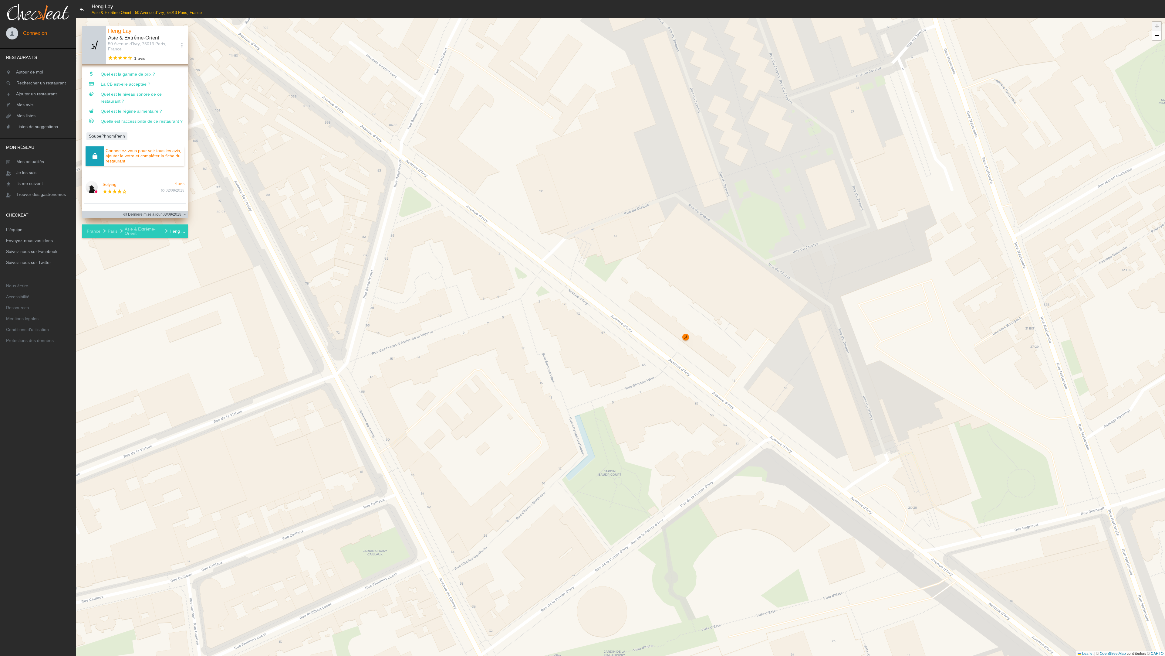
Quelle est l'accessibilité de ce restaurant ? (142, 121)
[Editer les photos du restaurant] (94, 45)
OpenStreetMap (1113, 653)
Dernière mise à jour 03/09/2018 (154, 214)
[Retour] (82, 9)
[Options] (182, 45)
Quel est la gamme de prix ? (128, 74)
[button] (685, 337)
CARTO (1157, 653)
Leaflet (1087, 653)
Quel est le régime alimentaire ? (131, 111)
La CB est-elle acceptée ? (125, 84)
